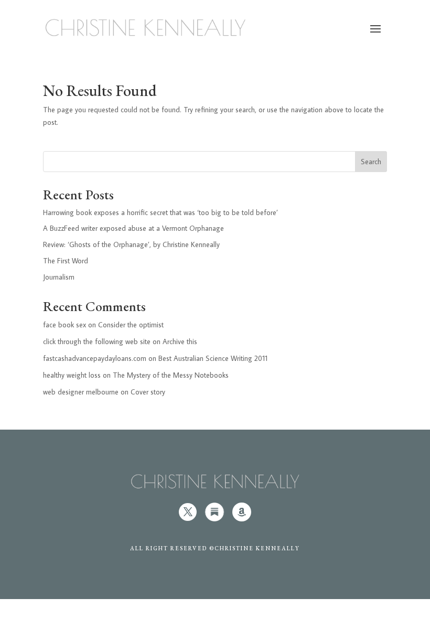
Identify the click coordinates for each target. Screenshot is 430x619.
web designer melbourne (81, 392)
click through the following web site (96, 341)
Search (371, 161)
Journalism (58, 277)
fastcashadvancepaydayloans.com (94, 358)
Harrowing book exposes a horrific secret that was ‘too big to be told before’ (160, 212)
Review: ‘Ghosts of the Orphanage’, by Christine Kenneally (131, 244)
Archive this (180, 341)
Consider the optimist (131, 324)
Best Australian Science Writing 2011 (212, 358)
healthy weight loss (72, 375)
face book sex (64, 324)
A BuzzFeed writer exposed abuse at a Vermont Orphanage (133, 228)
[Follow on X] (188, 512)
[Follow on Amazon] (241, 512)
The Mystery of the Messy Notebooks (171, 375)
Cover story (148, 392)
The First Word (65, 260)
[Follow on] (214, 512)
